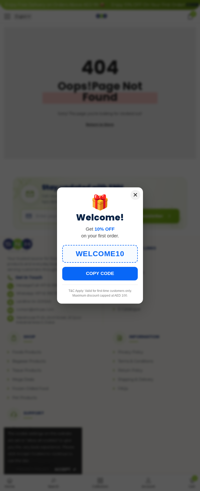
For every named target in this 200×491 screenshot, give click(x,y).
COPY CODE (100, 273)
